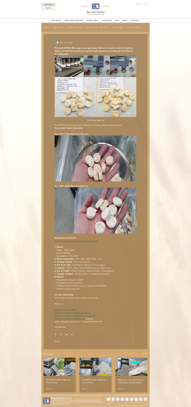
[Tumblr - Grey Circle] (136, 399)
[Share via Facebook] (56, 334)
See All (145, 354)
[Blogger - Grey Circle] (127, 399)
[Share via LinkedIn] (66, 334)
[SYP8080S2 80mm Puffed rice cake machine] (60, 367)
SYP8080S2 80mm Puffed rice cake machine (58, 381)
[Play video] (95, 158)
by (128, 405)
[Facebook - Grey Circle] (113, 399)
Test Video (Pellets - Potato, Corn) (97, 27)
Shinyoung (133, 405)
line (64, 404)
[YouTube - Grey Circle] (108, 399)
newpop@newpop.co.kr (97, 402)
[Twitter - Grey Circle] (132, 399)
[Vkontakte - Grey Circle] (145, 399)
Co (144, 405)
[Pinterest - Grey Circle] (118, 399)
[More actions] (135, 42)
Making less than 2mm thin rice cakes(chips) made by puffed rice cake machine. (131, 381)
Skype (53, 404)
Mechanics (139, 405)
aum (68, 404)
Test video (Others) (117, 27)
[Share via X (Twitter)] (61, 334)
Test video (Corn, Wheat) (75, 27)
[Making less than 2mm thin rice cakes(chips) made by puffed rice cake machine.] (131, 367)
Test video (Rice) (58, 27)
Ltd (146, 405)
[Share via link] (72, 334)
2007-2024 (124, 405)
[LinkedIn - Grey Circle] (122, 399)
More (128, 27)
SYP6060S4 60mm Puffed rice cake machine (94, 381)
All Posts (46, 27)
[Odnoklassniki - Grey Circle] (141, 399)
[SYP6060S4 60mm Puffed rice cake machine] (96, 367)
